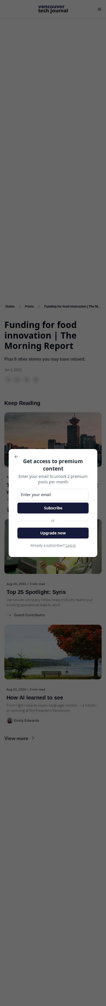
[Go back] (16, 456)
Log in (71, 545)
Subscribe (53, 507)
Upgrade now (53, 532)
